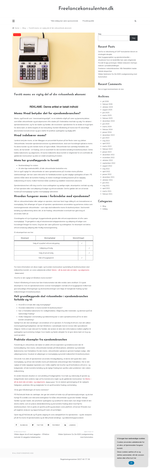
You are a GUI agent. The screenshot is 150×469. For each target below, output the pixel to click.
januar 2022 (106, 174)
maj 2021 (106, 186)
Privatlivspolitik (88, 21)
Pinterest (56, 425)
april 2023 (106, 143)
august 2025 (107, 110)
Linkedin (72, 425)
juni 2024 (105, 124)
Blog (104, 206)
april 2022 (106, 171)
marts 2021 (106, 191)
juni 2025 (105, 113)
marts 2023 (106, 146)
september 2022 (108, 163)
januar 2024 (106, 132)
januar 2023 (106, 152)
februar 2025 (107, 118)
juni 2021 (105, 183)
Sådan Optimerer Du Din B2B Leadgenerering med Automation (75, 435)
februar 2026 (107, 104)
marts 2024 (106, 127)
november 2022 (108, 157)
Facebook (24, 425)
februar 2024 (107, 129)
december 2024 (108, 121)
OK (131, 463)
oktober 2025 (107, 107)
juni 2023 (105, 138)
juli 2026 (105, 101)
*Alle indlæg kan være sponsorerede (64, 21)
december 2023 (108, 135)
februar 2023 (107, 149)
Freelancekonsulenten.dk (86, 8)
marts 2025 (106, 115)
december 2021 (108, 177)
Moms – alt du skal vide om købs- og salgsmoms (70, 270)
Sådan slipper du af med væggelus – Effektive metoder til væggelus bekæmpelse (31, 435)
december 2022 (108, 155)
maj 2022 (106, 169)
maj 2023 (106, 141)
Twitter (40, 425)
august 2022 (107, 166)
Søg (99, 34)
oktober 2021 (107, 180)
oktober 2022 (107, 160)
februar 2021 (107, 194)
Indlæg (105, 209)
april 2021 (106, 188)
